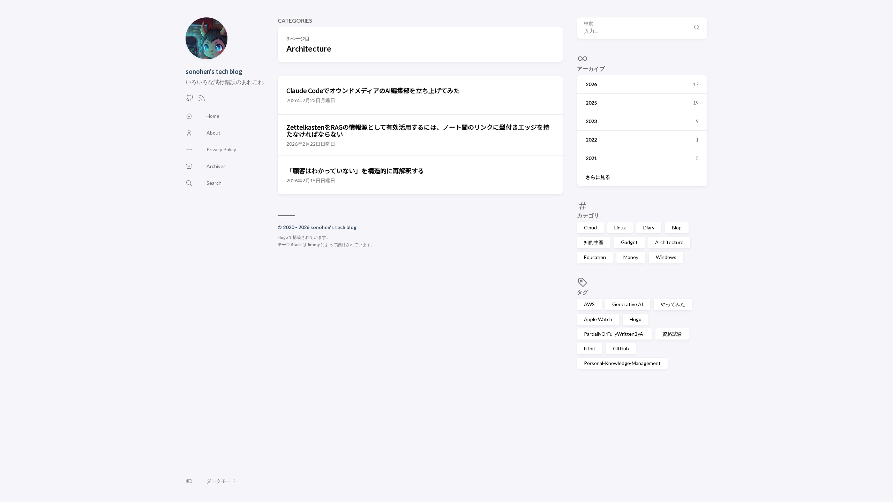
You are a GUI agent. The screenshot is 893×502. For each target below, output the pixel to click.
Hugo (635, 319)
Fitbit (589, 348)
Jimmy (313, 244)
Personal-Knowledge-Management (622, 363)
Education (595, 257)
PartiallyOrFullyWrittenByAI (614, 334)
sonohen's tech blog (214, 71)
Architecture (669, 242)
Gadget (629, 242)
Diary (648, 227)
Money (630, 257)
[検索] (696, 28)
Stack (296, 244)
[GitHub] (190, 100)
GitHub (621, 348)
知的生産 (593, 242)
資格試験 (672, 334)
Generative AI (627, 304)
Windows (666, 257)
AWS (589, 304)
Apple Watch (598, 319)
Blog (677, 227)
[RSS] (201, 100)
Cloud (590, 227)
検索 (588, 23)
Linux (620, 227)
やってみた (673, 304)
